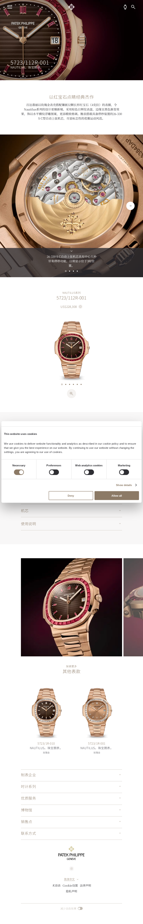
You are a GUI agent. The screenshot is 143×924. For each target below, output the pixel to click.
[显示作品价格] (80, 307)
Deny (71, 495)
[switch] (54, 472)
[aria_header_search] (133, 6)
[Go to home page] (71, 6)
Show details (124, 485)
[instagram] (71, 868)
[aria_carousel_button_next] (130, 206)
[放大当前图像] (71, 393)
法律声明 (85, 885)
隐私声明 (71, 891)
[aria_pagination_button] (65, 271)
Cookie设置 (70, 885)
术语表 (56, 885)
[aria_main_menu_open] (9, 6)
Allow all (116, 495)
